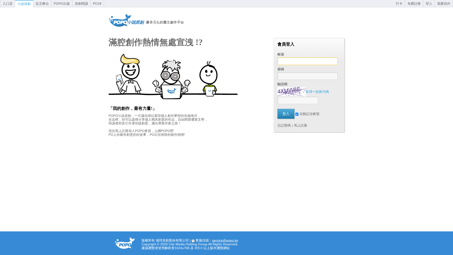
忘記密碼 (284, 125)
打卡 (399, 3)
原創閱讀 (81, 3)
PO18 (97, 3)
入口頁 (8, 3)
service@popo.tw (225, 240)
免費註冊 (414, 3)
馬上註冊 (300, 125)
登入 (429, 3)
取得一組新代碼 (317, 92)
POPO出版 (62, 3)
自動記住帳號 (309, 114)
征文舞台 (42, 3)
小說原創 (24, 4)
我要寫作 (443, 3)
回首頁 (146, 20)
